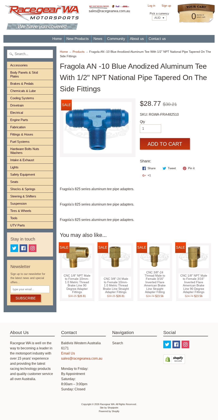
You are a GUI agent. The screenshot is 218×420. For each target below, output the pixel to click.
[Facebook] (23, 248)
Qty (142, 122)
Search (117, 343)
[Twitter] (14, 248)
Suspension (18, 203)
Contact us (157, 39)
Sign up (166, 5)
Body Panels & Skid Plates (24, 74)
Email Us (68, 353)
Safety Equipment (22, 174)
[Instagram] (32, 248)
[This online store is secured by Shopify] (174, 361)
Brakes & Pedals (22, 83)
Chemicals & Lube (23, 91)
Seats (14, 182)
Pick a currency (159, 13)
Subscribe (26, 298)
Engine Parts (19, 120)
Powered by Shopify (109, 411)
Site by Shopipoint (109, 407)
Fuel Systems (20, 141)
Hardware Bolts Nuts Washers (24, 151)
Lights (14, 167)
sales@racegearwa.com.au (81, 358)
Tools (13, 218)
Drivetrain (17, 105)
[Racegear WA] (42, 17)
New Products (77, 39)
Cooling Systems (22, 98)
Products (79, 51)
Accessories (19, 65)
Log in (151, 5)
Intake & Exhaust (22, 160)
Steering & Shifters (23, 196)
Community (116, 39)
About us (137, 39)
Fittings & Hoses (21, 134)
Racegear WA (107, 404)
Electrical (16, 112)
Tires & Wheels (20, 211)
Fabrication (18, 127)
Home (57, 39)
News (97, 39)
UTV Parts (17, 225)
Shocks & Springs (22, 189)
